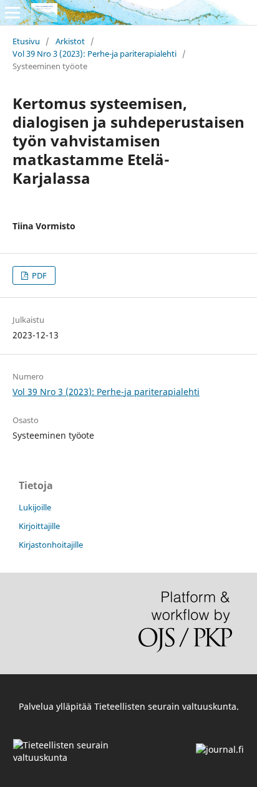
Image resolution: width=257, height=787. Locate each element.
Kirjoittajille (39, 526)
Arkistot (70, 41)
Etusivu (26, 41)
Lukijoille (35, 507)
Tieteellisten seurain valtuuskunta (165, 706)
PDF (38, 275)
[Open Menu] (12, 12)
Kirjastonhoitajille (51, 544)
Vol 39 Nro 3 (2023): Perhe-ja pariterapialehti (94, 53)
